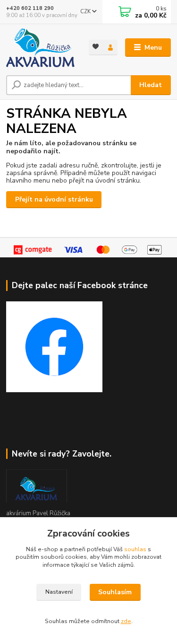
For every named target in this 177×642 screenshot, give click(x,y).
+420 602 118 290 (30, 8)
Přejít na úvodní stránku (54, 199)
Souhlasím (115, 592)
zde (126, 621)
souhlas (135, 549)
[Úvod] (40, 47)
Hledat (150, 84)
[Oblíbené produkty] (96, 46)
